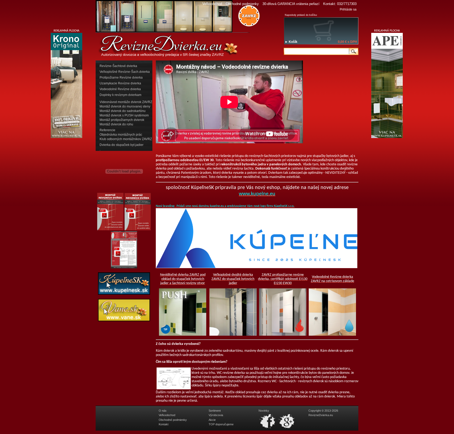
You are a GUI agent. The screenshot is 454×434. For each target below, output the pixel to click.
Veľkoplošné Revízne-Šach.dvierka (125, 71)
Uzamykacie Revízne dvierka (120, 83)
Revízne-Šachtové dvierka (118, 66)
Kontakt (163, 424)
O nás (163, 410)
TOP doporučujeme (221, 424)
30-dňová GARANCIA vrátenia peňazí (290, 4)
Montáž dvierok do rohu (116, 124)
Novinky (264, 410)
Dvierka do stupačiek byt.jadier (121, 144)
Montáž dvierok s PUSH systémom (124, 115)
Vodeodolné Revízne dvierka (120, 89)
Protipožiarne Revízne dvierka (121, 77)
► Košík (291, 41)
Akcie (212, 419)
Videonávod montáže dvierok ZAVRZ (126, 102)
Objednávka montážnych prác (121, 134)
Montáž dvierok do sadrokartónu (123, 111)
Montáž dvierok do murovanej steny (125, 106)
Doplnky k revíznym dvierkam (120, 94)
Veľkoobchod (212, 4)
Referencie (107, 130)
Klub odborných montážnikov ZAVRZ (126, 139)
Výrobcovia (216, 415)
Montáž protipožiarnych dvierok (122, 119)
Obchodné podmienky (242, 4)
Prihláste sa (348, 9)
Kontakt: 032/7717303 (340, 4)
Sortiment (215, 410)
